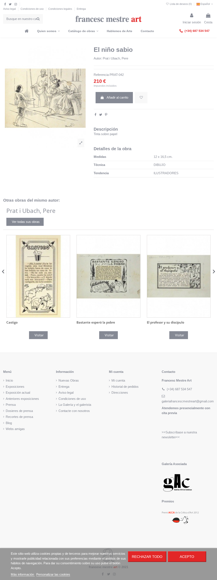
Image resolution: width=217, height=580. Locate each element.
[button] (194, 31)
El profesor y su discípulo (165, 322)
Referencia (101, 74)
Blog (9, 423)
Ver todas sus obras (26, 222)
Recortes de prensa (19, 417)
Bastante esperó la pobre (96, 322)
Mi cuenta (118, 380)
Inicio (9, 380)
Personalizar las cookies (53, 574)
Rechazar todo (147, 557)
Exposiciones (15, 386)
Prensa (11, 404)
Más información (23, 574)
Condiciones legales (60, 8)
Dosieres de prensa (19, 411)
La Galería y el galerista (74, 404)
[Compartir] (95, 114)
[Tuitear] (100, 114)
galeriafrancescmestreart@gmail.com (188, 401)
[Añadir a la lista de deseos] (141, 97)
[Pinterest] (106, 114)
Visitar (39, 335)
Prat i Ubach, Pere (115, 58)
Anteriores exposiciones (22, 398)
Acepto (187, 557)
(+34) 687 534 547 (179, 389)
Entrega (81, 8)
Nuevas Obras (68, 380)
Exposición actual (18, 392)
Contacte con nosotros (74, 411)
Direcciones (119, 392)
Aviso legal (10, 8)
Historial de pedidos (125, 386)
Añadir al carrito (117, 97)
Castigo (12, 322)
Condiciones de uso (32, 8)
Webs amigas (15, 429)
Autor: (98, 58)
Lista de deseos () (180, 4)
